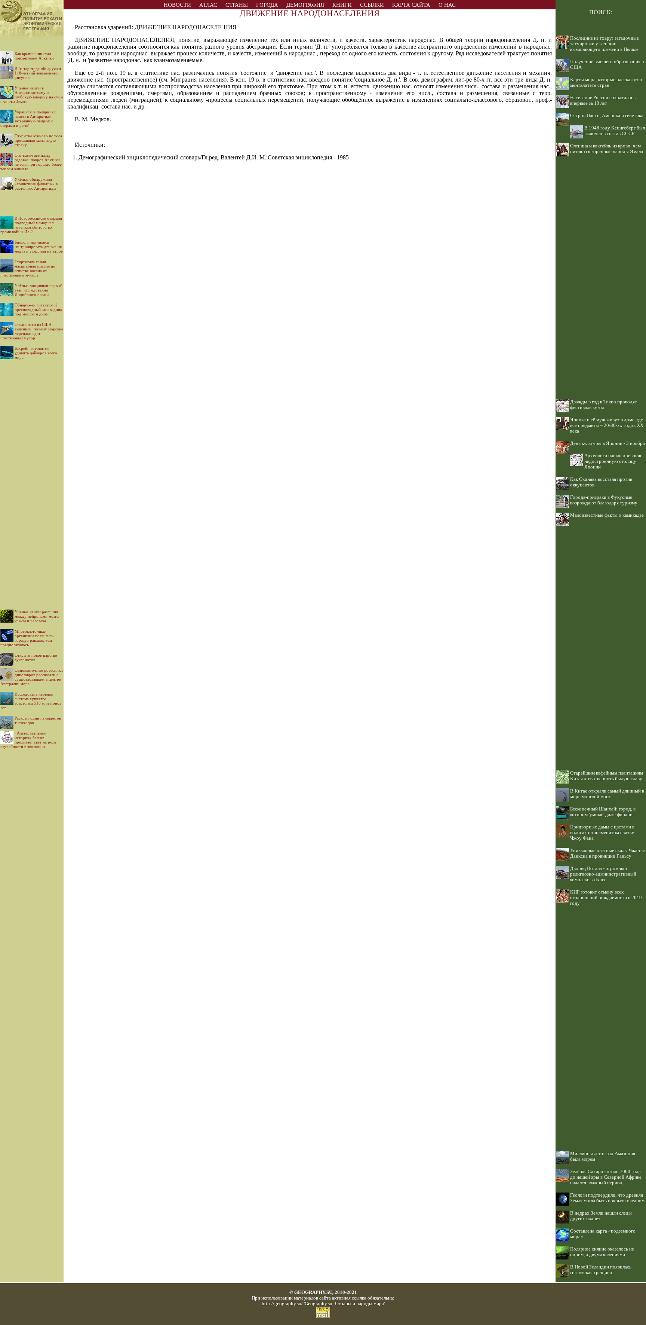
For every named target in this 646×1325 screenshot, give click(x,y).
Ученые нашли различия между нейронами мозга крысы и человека (37, 616)
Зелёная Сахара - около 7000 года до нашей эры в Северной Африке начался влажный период (606, 1177)
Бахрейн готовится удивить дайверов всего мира (36, 353)
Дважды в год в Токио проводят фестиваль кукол (603, 404)
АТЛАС (208, 5)
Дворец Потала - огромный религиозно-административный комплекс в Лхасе (603, 874)
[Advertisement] (32, 478)
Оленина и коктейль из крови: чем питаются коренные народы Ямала (606, 148)
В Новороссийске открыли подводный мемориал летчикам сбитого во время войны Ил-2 (31, 225)
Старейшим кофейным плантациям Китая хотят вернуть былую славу (606, 775)
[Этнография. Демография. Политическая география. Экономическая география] (32, 7)
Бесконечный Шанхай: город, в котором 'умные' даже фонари (603, 811)
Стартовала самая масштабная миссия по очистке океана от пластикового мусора (27, 268)
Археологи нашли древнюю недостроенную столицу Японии (613, 461)
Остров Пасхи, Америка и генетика (606, 115)
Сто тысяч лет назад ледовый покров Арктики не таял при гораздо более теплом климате (31, 162)
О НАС (447, 5)
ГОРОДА (267, 5)
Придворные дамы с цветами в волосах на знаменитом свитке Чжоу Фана (602, 832)
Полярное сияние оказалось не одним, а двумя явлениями (602, 1251)
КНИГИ (342, 5)
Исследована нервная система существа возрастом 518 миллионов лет (30, 701)
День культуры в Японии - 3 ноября (607, 443)
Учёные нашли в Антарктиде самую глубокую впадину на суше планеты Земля (31, 95)
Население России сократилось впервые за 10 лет (603, 100)
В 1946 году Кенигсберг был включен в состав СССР (614, 130)
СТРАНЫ (236, 5)
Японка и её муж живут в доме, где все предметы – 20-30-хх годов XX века (606, 425)
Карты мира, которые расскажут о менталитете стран (606, 82)
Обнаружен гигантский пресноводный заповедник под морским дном (38, 309)
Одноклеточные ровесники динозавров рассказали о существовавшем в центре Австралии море (31, 677)
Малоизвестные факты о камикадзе (607, 515)
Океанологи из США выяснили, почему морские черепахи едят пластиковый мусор (31, 331)
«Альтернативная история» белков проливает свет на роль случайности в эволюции (28, 740)
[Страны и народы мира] (32, 37)
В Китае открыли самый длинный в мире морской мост (607, 793)
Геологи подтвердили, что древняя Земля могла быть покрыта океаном (607, 1198)
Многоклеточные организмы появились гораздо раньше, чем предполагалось (26, 638)
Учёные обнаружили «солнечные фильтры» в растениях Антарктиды (36, 183)
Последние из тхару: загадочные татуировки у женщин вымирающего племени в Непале (604, 44)
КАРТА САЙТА (411, 5)
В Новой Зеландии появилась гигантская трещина (600, 1269)
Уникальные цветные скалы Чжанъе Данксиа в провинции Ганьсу (607, 853)
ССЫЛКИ (372, 5)
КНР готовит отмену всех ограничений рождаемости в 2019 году (606, 897)
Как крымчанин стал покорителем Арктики (34, 55)
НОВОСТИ (177, 5)
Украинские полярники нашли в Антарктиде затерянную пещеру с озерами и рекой (28, 119)
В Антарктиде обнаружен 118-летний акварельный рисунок (38, 73)
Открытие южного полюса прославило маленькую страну (38, 140)
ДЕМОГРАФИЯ (305, 5)
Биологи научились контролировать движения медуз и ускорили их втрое (39, 246)
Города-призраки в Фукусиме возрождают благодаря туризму (603, 500)
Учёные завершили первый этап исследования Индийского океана (38, 290)
